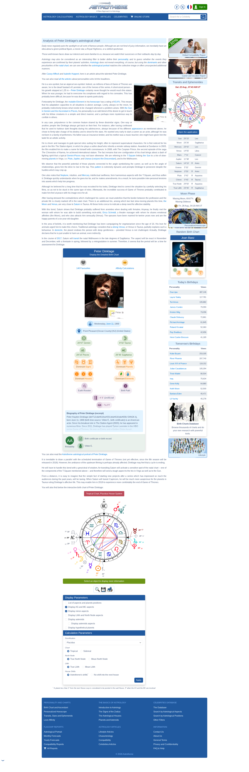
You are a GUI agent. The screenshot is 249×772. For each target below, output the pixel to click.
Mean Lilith (90, 667)
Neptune (64, 175)
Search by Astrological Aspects (167, 712)
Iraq (171, 379)
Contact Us (158, 732)
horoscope (95, 102)
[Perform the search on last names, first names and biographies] (203, 17)
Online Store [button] (142, 17)
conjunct (96, 159)
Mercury (85, 175)
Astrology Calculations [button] (58, 17)
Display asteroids (76, 619)
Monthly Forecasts (52, 736)
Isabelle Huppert (71, 74)
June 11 (109, 324)
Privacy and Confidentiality (165, 744)
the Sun (146, 155)
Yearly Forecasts (51, 740)
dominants (152, 62)
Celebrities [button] (121, 17)
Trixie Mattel (175, 373)
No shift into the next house (106, 675)
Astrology (94, 62)
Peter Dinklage (78, 90)
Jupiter (77, 159)
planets (52, 159)
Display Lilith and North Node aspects (85, 615)
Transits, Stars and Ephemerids (58, 716)
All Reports (52, 748)
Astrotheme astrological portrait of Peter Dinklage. (85, 454)
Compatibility (105, 740)
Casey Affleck (53, 74)
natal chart (64, 65)
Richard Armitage (177, 322)
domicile (59, 230)
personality (123, 59)
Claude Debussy (177, 317)
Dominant (80, 367)
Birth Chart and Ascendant (56, 707)
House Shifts (70, 671)
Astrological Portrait (53, 732)
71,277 (107, 405)
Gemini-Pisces (74, 155)
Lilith (67, 663)
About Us (157, 736)
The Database (160, 707)
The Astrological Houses (110, 716)
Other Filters (159, 720)
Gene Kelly (174, 383)
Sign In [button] (202, 7)
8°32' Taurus (125, 343)
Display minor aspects (78, 611)
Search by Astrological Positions (168, 716)
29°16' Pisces (82, 355)
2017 (59, 238)
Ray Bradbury (176, 332)
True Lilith (74, 667)
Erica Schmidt (109, 212)
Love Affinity (49, 720)
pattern (98, 167)
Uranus (88, 159)
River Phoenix (176, 358)
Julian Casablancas (178, 368)
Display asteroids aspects (83, 623)
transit (76, 238)
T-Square (131, 155)
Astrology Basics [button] (86, 17)
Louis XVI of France (178, 363)
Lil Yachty (174, 399)
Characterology (106, 736)
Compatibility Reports (54, 744)
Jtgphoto (183, 257)
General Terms (160, 740)
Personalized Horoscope (55, 712)
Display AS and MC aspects (81, 607)
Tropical (74, 651)
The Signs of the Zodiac (110, 712)
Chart (67, 648)
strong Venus (119, 227)
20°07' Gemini (83, 343)
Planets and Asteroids (109, 720)
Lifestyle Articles (106, 732)
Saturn (77, 204)
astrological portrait (100, 65)
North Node (70, 656)
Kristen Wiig (175, 312)
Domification (70, 638)
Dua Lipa (173, 292)
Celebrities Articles (107, 744)
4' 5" (102, 398)
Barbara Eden (176, 394)
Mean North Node (99, 659)
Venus (54, 204)
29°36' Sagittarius (124, 355)
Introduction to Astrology (110, 707)
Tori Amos (174, 302)
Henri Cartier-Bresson (179, 337)
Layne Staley (175, 297)
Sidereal (87, 651)
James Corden (176, 307)
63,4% (117, 102)
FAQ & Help (158, 748)
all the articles (65, 79)
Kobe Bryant (175, 353)
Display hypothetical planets (81, 628)
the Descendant (108, 159)
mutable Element (76, 102)
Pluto (70, 159)
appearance (137, 129)
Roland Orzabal (176, 327)
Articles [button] (105, 17)
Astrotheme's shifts (79, 674)
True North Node (78, 659)
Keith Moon (174, 388)
